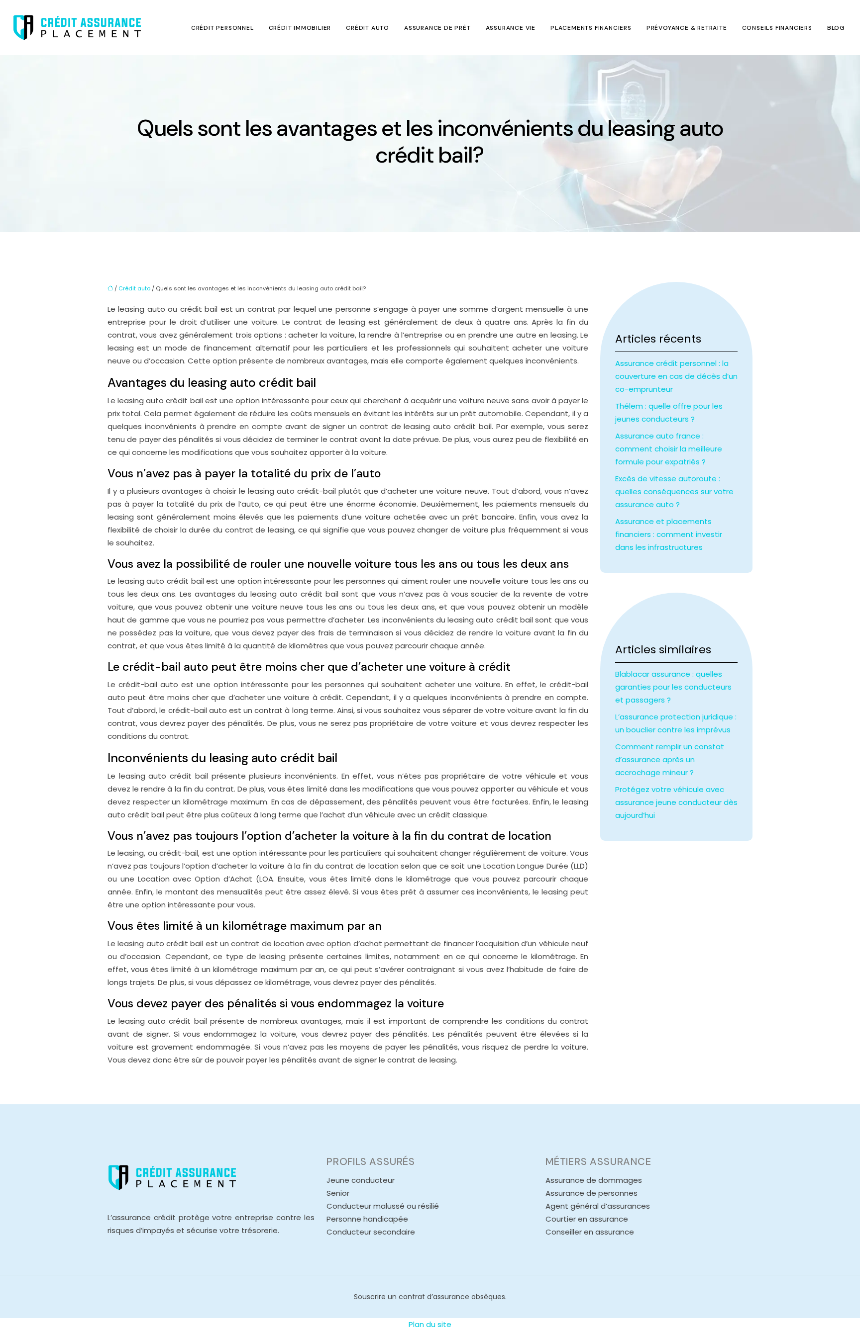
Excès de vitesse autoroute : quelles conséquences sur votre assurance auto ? (674, 491)
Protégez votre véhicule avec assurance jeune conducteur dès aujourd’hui (676, 802)
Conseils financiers (777, 28)
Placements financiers (591, 28)
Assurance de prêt (437, 28)
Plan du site (430, 1324)
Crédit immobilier (300, 28)
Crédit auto (367, 28)
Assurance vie (511, 28)
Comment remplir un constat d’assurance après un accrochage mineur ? (669, 759)
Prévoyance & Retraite (686, 28)
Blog (836, 28)
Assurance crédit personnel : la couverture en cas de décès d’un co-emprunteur (676, 376)
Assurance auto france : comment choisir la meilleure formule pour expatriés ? (668, 449)
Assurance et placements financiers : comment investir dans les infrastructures (668, 534)
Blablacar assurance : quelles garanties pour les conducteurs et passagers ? (673, 687)
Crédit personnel (222, 28)
